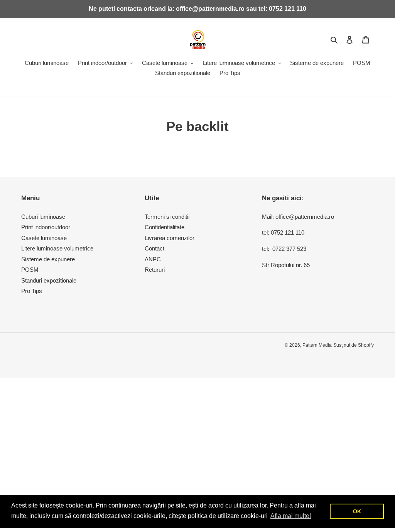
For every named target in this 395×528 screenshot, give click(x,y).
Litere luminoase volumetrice (57, 248)
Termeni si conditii (167, 216)
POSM (30, 269)
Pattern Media (317, 345)
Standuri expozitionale (48, 280)
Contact (154, 248)
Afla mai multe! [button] (290, 516)
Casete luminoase (44, 238)
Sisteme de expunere (48, 259)
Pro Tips (31, 291)
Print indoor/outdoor (45, 227)
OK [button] (357, 511)
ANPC (153, 259)
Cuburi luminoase (43, 216)
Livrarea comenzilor (169, 238)
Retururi (155, 269)
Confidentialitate (164, 227)
